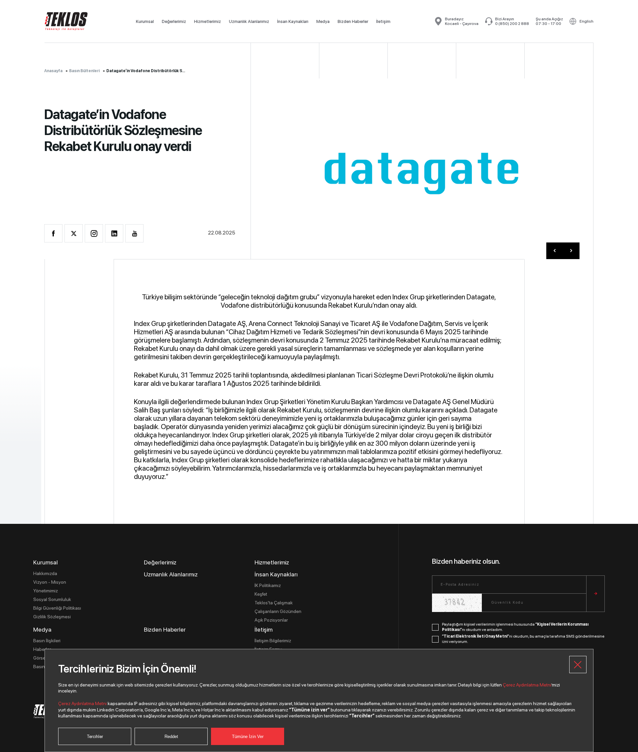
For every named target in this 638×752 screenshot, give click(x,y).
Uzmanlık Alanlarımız (249, 21)
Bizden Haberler (353, 21)
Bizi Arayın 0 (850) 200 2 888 (512, 21)
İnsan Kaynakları (292, 21)
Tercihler (95, 736)
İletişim (383, 21)
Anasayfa (53, 71)
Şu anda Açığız (549, 21)
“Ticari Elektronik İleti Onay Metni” (475, 636)
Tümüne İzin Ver (248, 736)
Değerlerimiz (174, 21)
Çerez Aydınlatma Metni (527, 684)
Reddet (171, 736)
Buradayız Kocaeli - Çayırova (461, 21)
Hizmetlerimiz (207, 21)
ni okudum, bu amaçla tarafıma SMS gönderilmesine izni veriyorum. (523, 639)
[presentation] (554, 250)
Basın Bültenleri (84, 71)
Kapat (577, 664)
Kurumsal (145, 21)
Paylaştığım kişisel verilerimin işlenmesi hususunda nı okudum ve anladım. (515, 627)
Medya (323, 21)
